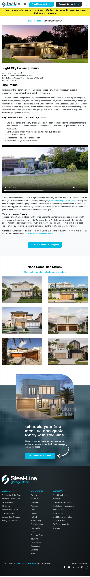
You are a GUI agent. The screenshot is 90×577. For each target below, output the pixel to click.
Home (29, 21)
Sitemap (56, 528)
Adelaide (34, 506)
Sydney (34, 495)
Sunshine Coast (37, 535)
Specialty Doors (8, 513)
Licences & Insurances (62, 502)
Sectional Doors (9, 502)
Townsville (35, 539)
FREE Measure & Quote (40, 455)
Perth (33, 510)
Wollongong (36, 521)
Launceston (36, 542)
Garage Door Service (11, 521)
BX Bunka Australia (61, 524)
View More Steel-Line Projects (45, 244)
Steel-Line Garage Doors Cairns (62, 200)
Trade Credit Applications (63, 506)
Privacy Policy (59, 513)
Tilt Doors (6, 506)
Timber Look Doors (10, 510)
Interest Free (58, 510)
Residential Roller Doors (12, 495)
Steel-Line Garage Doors (26, 563)
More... (34, 553)
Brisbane (34, 502)
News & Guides (59, 521)
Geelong (34, 550)
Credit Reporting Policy (62, 517)
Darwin (34, 513)
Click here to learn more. (45, 13)
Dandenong (35, 546)
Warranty (56, 499)
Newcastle (35, 528)
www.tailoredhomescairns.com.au (40, 233)
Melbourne (35, 499)
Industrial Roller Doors (11, 499)
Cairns (33, 532)
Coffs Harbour (37, 524)
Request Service (69, 4)
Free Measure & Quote (42, 4)
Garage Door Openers (11, 517)
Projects (37, 21)
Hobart (34, 517)
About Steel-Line (60, 495)
